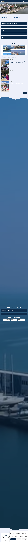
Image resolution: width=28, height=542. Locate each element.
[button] (20, 1)
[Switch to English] (26, 1)
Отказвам (18, 539)
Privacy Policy (20, 540)
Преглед (24, 539)
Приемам (13, 539)
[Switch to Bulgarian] (25, 1)
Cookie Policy (17, 540)
